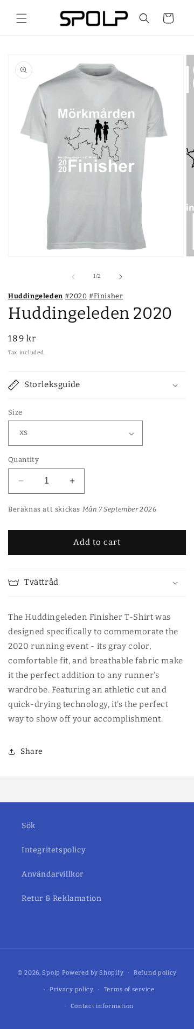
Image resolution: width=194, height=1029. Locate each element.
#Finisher (106, 296)
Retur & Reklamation (61, 898)
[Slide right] (121, 277)
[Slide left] (73, 277)
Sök (29, 825)
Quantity (23, 460)
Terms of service (129, 989)
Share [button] (31, 751)
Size (15, 412)
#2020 (76, 296)
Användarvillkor (53, 874)
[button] (21, 18)
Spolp (51, 972)
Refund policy (155, 972)
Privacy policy (72, 989)
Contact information (102, 1006)
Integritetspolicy (53, 850)
